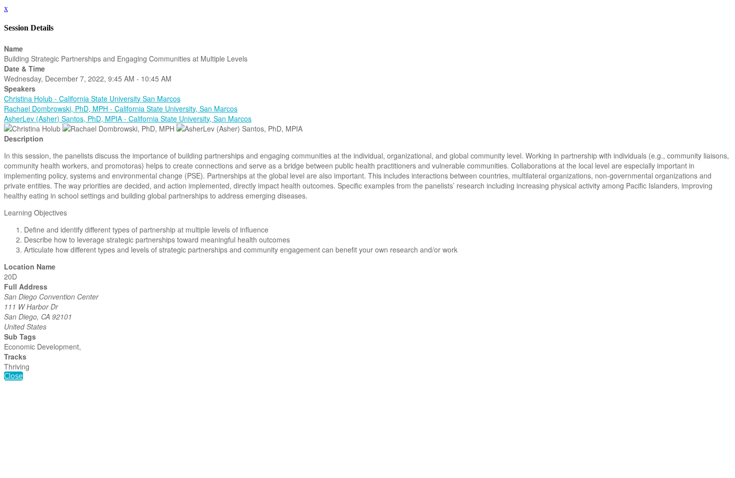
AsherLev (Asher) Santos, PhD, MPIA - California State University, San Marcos (128, 119)
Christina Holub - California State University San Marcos (92, 99)
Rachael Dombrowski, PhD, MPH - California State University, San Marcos (121, 109)
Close (13, 376)
